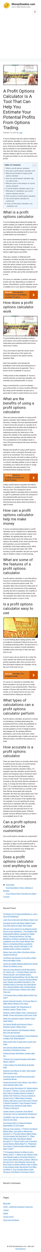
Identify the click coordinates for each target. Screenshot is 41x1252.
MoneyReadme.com (23, 4)
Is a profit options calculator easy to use (20, 188)
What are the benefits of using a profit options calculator (19, 174)
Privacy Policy (8, 1217)
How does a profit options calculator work (20, 171)
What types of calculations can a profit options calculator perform (19, 192)
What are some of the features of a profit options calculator (20, 184)
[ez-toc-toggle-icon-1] (33, 165)
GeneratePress (20, 1249)
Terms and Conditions (11, 1220)
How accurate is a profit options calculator (21, 196)
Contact (6, 1210)
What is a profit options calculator (17, 168)
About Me (6, 1204)
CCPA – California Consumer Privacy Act (18, 1207)
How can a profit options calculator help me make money (20, 180)
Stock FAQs (10, 885)
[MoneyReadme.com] (6, 5)
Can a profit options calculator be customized (17, 200)
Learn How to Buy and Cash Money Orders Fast (20, 920)
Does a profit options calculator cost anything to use (19, 205)
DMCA (5, 1213)
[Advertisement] (20, 38)
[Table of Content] (34, 165)
